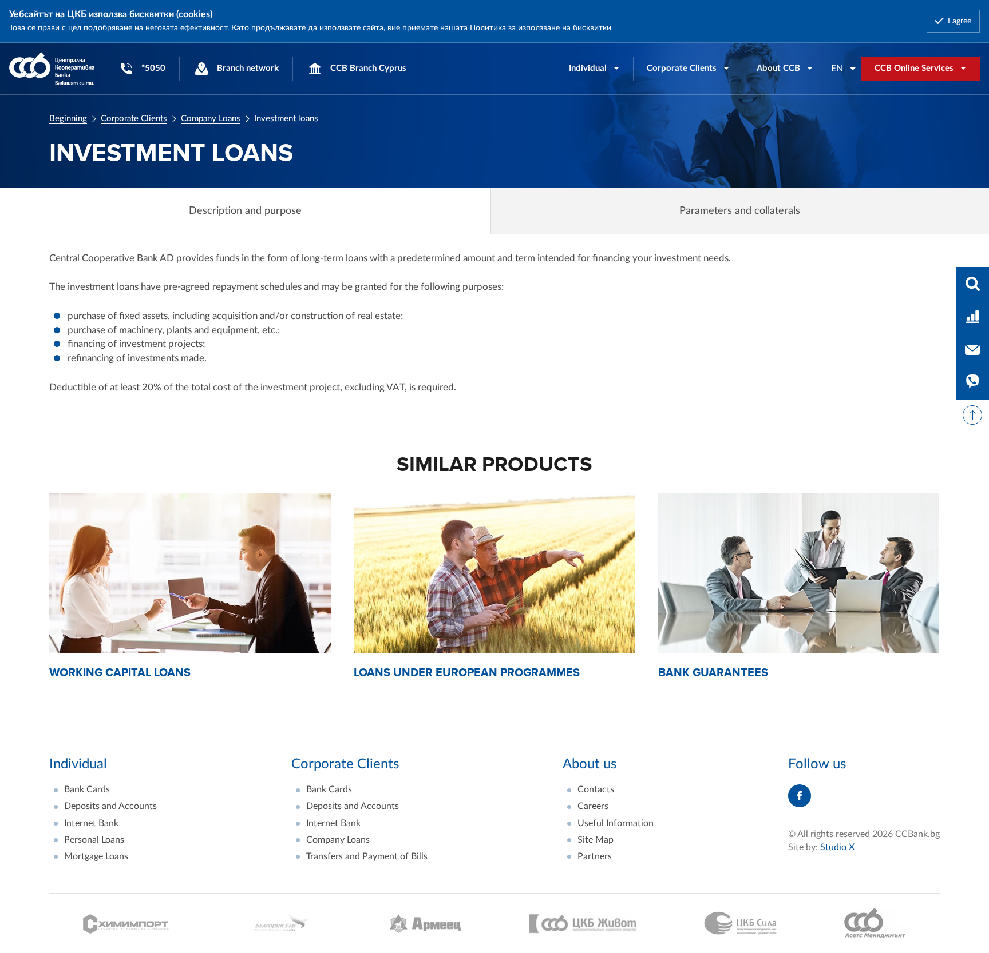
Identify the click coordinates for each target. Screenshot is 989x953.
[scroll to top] (972, 415)
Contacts (595, 789)
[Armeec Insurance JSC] (425, 924)
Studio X (837, 847)
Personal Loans (94, 839)
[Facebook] (799, 795)
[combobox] (843, 69)
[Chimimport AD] (126, 924)
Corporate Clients (134, 118)
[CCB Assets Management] (875, 923)
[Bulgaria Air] (279, 923)
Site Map (595, 839)
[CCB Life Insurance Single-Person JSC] (583, 924)
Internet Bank (91, 823)
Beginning (68, 118)
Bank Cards (87, 789)
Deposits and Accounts (110, 806)
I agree (959, 21)
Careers (592, 806)
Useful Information (615, 823)
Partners (594, 856)
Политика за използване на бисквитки (540, 28)
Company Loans (210, 118)
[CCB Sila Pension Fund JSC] (740, 923)
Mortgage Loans (96, 856)
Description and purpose (245, 211)
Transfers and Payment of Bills (367, 856)
